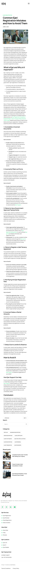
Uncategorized (17, 445)
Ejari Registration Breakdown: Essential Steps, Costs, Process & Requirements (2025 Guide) (15, 118)
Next (25, 418)
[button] (28, 3)
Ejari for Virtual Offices (19, 438)
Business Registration (15, 432)
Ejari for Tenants (8, 438)
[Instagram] (6, 507)
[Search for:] (15, 424)
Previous (7, 418)
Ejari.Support (18, 205)
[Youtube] (14, 507)
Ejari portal (23, 239)
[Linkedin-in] (10, 507)
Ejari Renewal (18, 442)
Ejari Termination (8, 445)
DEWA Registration (8, 435)
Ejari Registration (7, 15)
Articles (6, 432)
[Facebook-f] (2, 507)
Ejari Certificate (18, 435)
